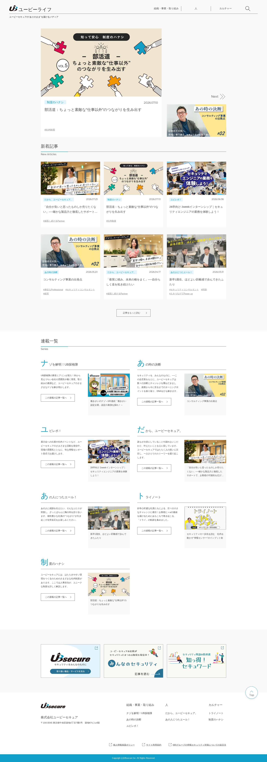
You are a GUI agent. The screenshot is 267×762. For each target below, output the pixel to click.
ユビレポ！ (176, 199)
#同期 (204, 289)
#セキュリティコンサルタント (80, 289)
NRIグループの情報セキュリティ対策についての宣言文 (199, 745)
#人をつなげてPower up (181, 293)
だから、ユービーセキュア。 (58, 199)
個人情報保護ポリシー (124, 745)
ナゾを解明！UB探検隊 (139, 713)
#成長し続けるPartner (54, 221)
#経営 (46, 293)
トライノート (216, 713)
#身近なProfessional (53, 289)
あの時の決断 (50, 272)
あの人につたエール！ (181, 272)
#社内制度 (49, 129)
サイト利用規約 (153, 745)
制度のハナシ (55, 102)
